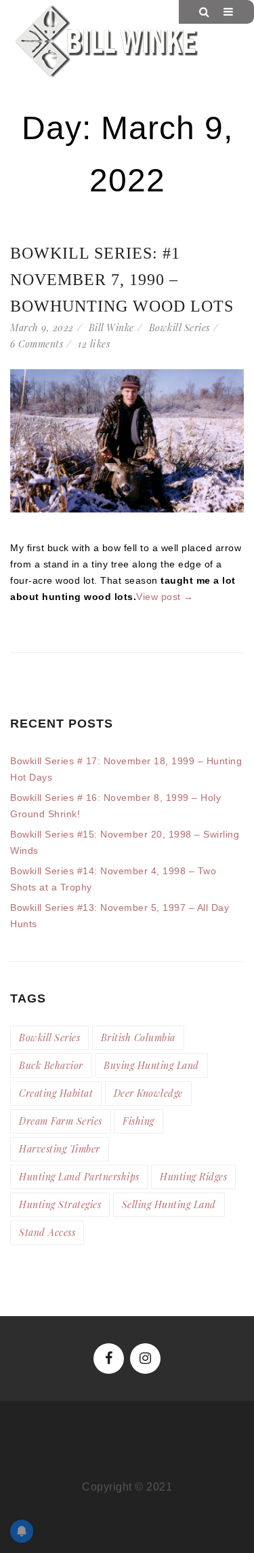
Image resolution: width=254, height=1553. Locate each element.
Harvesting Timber (59, 1148)
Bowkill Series (179, 327)
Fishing (138, 1121)
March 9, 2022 (42, 327)
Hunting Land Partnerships (79, 1176)
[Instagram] (145, 1358)
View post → (165, 596)
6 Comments (36, 343)
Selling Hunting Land (169, 1204)
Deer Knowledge (148, 1093)
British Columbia (138, 1037)
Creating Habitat (56, 1093)
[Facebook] (108, 1358)
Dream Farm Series (60, 1121)
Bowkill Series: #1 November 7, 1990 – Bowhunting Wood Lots (122, 279)
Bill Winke (111, 327)
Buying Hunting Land (151, 1065)
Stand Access (47, 1232)
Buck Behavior (51, 1065)
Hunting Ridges (193, 1176)
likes (94, 343)
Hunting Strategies (60, 1204)
